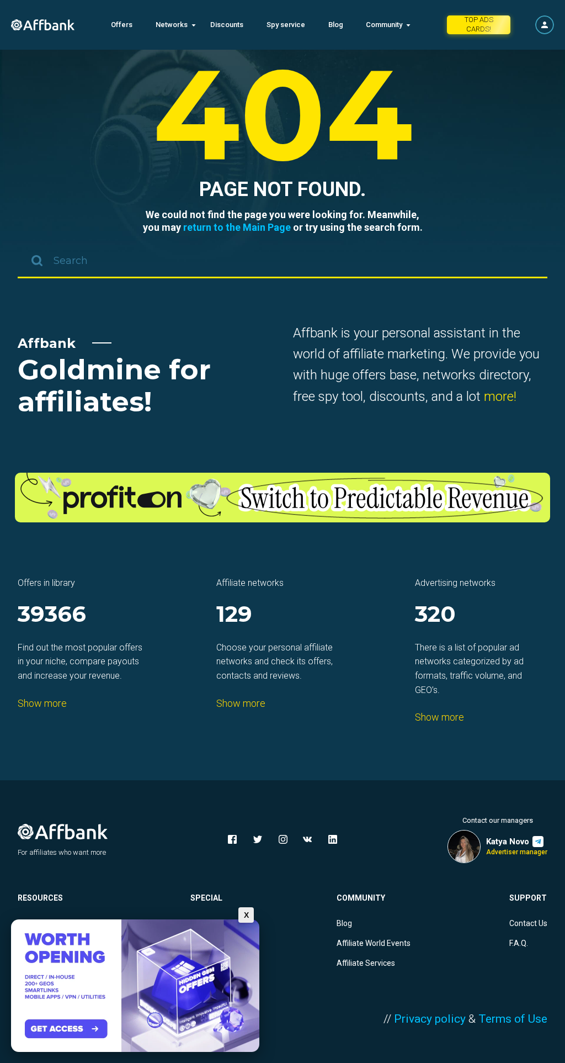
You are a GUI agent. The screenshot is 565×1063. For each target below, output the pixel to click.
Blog (335, 24)
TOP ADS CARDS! (479, 24)
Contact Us (528, 923)
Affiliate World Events (374, 943)
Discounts (226, 24)
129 (234, 615)
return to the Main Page (237, 227)
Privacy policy (430, 1018)
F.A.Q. (518, 943)
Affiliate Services (366, 963)
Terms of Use (512, 1018)
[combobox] (282, 261)
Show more (42, 703)
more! (500, 396)
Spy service (285, 24)
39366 (52, 615)
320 (435, 615)
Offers (121, 24)
